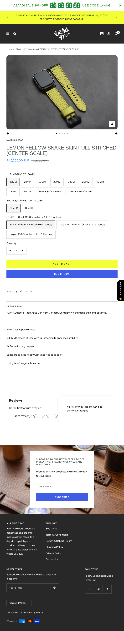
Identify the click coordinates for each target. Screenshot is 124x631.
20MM (86, 181)
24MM (27, 181)
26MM (13, 181)
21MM (71, 181)
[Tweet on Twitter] (26, 291)
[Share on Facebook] (16, 291)
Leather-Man (15, 139)
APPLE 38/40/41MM (49, 191)
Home (9, 49)
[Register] (54, 588)
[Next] (116, 133)
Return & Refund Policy (59, 540)
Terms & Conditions (57, 534)
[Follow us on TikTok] (107, 589)
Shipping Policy (54, 546)
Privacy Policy (54, 553)
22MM (57, 181)
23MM (42, 181)
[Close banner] (120, 5)
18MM (13, 191)
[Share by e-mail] (32, 292)
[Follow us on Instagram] (98, 589)
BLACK (29, 208)
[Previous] (7, 133)
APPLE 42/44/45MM (80, 191)
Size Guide (51, 528)
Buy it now (62, 274)
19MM (100, 181)
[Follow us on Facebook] (89, 589)
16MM (27, 191)
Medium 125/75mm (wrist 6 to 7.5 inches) (82, 224)
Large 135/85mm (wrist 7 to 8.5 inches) (31, 234)
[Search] (14, 33)
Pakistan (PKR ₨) (17, 603)
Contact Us (52, 559)
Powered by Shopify (33, 612)
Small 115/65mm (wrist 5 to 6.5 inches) (31, 224)
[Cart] (116, 33)
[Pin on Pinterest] (21, 291)
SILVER (14, 208)
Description (14, 306)
